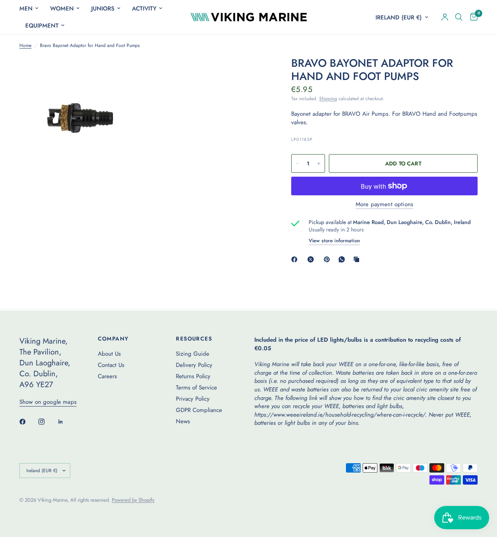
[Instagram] (47, 421)
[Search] (458, 17)
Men (26, 8)
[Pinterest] (328, 259)
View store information (334, 240)
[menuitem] (31, 8)
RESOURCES (194, 338)
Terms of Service (196, 387)
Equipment (42, 25)
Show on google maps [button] (47, 402)
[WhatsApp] (343, 259)
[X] (312, 259)
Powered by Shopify (133, 500)
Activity (144, 8)
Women (62, 8)
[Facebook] (296, 259)
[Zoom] (127, 73)
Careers (107, 376)
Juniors (103, 8)
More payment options (384, 204)
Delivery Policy (194, 365)
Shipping (328, 98)
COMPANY (113, 338)
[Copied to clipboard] (358, 259)
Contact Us (111, 365)
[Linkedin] (66, 421)
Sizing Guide (192, 353)
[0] (472, 17)
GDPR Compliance (199, 410)
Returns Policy (193, 376)
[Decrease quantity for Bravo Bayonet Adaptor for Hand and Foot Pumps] (297, 163)
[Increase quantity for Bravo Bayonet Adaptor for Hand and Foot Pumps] (319, 163)
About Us (109, 353)
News (183, 421)
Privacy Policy (193, 398)
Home (25, 45)
